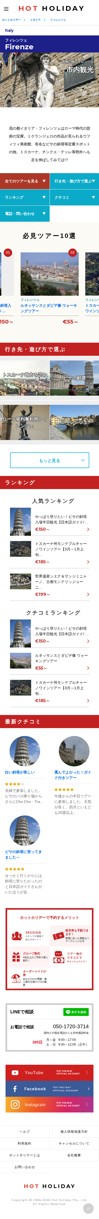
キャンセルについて (74, 1143)
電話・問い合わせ (20, 213)
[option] (49, 79)
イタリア (35, 19)
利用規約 (24, 1143)
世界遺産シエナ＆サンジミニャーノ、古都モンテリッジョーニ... (61, 581)
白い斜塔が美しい (20, 772)
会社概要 (74, 1155)
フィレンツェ (58, 19)
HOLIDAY (51, 8)
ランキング (14, 197)
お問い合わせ (25, 1167)
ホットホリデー (11, 19)
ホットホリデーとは (24, 1155)
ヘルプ (25, 1131)
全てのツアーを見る (21, 181)
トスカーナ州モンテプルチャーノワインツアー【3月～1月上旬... (61, 549)
